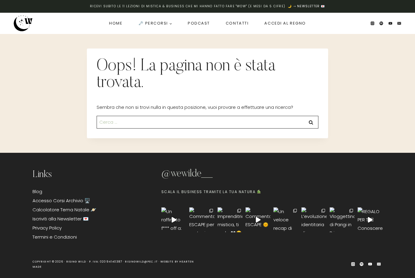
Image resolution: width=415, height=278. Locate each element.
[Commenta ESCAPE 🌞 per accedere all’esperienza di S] (257, 219)
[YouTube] (390, 23)
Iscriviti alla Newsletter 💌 (61, 219)
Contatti (237, 23)
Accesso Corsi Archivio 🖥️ (61, 200)
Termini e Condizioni (55, 237)
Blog (37, 191)
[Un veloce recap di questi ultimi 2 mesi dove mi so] (285, 219)
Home (115, 23)
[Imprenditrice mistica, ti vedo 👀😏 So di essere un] (230, 219)
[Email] (399, 23)
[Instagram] (372, 23)
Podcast (199, 23)
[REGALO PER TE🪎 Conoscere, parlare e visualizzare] (370, 219)
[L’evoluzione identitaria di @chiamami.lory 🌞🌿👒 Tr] (313, 219)
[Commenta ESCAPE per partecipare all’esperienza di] (201, 219)
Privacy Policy (47, 228)
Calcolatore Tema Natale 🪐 (64, 209)
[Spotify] (381, 23)
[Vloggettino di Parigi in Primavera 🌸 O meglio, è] (342, 219)
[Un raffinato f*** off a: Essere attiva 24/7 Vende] (173, 219)
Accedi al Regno (285, 23)
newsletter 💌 (311, 6)
